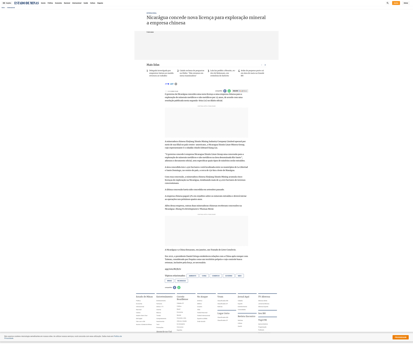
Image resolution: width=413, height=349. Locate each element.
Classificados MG (222, 300)
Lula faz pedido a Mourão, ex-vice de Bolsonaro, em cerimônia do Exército (223, 73)
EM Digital (139, 318)
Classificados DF (222, 304)
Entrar (406, 3)
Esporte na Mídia (202, 318)
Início (3, 7)
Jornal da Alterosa (263, 304)
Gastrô (240, 326)
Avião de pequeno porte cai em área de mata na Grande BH (252, 73)
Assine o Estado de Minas (144, 324)
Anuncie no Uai (164, 331)
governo (228, 276)
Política (50, 3)
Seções (8, 3)
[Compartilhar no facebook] (225, 91)
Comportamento (161, 318)
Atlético (199, 304)
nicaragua (181, 281)
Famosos (159, 304)
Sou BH (262, 313)
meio (240, 276)
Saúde (86, 3)
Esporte (240, 304)
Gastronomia (160, 321)
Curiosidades (242, 309)
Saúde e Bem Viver (141, 315)
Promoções (159, 327)
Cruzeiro (199, 306)
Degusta (100, 3)
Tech (157, 324)
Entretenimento (161, 300)
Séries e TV (159, 306)
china (204, 276)
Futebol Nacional (202, 312)
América (199, 300)
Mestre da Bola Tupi (264, 333)
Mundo (179, 315)
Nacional (67, 3)
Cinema (158, 309)
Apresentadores (263, 324)
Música (158, 312)
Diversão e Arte (181, 318)
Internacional (76, 3)
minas (169, 281)
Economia (58, 3)
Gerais (43, 3)
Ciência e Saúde (182, 321)
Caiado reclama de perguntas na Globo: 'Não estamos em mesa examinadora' (192, 73)
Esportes (179, 330)
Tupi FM (262, 320)
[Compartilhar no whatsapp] (229, 91)
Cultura (92, 3)
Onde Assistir (201, 321)
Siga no (235, 91)
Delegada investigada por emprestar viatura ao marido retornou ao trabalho (161, 73)
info (176, 84)
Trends (158, 315)
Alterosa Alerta (262, 300)
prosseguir (401, 337)
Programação (262, 327)
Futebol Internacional (203, 315)
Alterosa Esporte (263, 306)
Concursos (180, 327)
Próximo (265, 65)
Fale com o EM (140, 321)
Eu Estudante (181, 324)
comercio (216, 276)
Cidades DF (180, 303)
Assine (396, 3)
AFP (171, 84)
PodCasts (261, 330)
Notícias (220, 306)
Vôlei (198, 309)
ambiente (192, 276)
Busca (387, 3)
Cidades (240, 300)
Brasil (178, 309)
